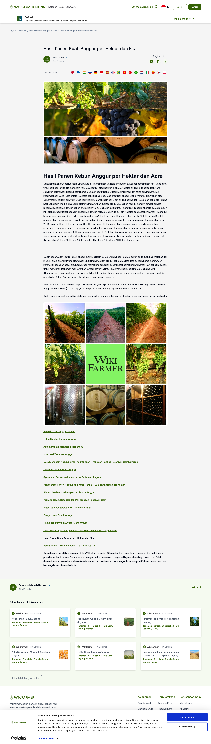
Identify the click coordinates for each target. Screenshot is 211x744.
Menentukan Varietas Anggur (59, 469)
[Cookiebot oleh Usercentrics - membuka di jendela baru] (18, 738)
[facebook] (158, 61)
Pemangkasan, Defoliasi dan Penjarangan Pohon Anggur (74, 499)
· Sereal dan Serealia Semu (35, 622)
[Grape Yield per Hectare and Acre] (72, 72)
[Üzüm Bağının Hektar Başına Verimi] (130, 72)
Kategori (52, 6)
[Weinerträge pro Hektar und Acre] (95, 72)
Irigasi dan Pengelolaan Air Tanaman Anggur (67, 507)
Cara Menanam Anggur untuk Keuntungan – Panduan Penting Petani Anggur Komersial (91, 461)
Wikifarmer (59, 57)
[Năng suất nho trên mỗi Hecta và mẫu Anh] (124, 72)
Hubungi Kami (165, 708)
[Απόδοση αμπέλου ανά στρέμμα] (78, 72)
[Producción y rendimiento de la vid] (107, 72)
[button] (165, 7)
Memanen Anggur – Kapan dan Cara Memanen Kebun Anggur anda (80, 530)
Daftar (195, 7)
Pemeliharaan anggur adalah (59, 431)
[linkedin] (151, 61)
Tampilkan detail (46, 738)
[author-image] (13, 587)
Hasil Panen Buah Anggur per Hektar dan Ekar (75, 30)
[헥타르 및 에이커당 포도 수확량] (159, 72)
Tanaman (21, 30)
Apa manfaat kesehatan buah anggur (63, 446)
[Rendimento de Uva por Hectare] (118, 72)
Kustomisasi (185, 726)
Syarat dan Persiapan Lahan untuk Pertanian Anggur (72, 477)
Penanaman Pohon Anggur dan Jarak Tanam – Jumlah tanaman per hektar (84, 484)
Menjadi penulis (144, 6)
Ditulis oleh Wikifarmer (33, 585)
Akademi (184, 708)
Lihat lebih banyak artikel (25, 678)
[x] (165, 61)
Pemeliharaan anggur (39, 30)
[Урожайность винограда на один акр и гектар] (90, 72)
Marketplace (186, 703)
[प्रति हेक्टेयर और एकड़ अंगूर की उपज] (84, 72)
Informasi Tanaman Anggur (58, 454)
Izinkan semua (187, 717)
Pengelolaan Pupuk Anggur (58, 515)
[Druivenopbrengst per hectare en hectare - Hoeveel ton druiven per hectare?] (141, 72)
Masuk (179, 7)
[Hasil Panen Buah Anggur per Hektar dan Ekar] (101, 72)
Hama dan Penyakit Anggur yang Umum (65, 522)
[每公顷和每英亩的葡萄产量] (153, 72)
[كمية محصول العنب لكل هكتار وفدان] (136, 72)
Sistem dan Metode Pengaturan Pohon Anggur (69, 492)
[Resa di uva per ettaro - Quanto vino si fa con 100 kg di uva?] (147, 72)
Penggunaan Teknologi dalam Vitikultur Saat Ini (69, 545)
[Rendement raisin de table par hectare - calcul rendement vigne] (113, 72)
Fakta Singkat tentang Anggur (60, 439)
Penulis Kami (144, 703)
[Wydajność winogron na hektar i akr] (164, 72)
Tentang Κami (165, 703)
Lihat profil (195, 587)
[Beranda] (12, 30)
